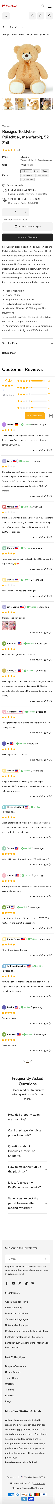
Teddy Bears (11, 1378)
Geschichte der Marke (16, 1301)
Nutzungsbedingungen (17, 1325)
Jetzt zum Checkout (27, 237)
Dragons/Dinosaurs (15, 1366)
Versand (24, 160)
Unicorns (10, 1383)
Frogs (8, 1401)
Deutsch (10, 1477)
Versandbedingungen (16, 1319)
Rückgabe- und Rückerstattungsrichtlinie (27, 1331)
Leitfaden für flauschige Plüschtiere (24, 1337)
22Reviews (8, 395)
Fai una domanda (14, 185)
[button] (8, 104)
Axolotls (9, 1389)
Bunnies (9, 1395)
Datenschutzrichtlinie (16, 1313)
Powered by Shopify (32, 1488)
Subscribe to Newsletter (21, 1248)
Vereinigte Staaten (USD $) (34, 1477)
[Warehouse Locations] (49, 15)
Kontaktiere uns (13, 1307)
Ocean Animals (13, 1372)
